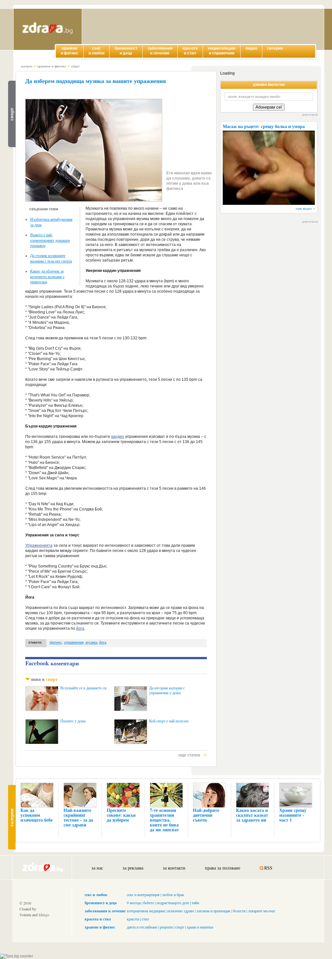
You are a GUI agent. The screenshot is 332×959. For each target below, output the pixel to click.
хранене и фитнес (51, 66)
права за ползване (222, 867)
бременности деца (125, 50)
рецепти (166, 927)
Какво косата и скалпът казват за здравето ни (252, 815)
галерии (275, 48)
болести (239, 910)
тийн (195, 902)
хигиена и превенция (213, 910)
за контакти (174, 867)
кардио (117, 436)
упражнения (74, 642)
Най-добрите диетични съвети (206, 815)
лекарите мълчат (261, 910)
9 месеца (134, 902)
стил (145, 918)
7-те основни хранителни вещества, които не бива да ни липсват (164, 820)
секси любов (96, 50)
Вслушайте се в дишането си (83, 687)
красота (133, 918)
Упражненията (39, 545)
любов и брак (173, 894)
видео (251, 48)
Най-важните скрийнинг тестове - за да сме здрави (78, 817)
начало (26, 66)
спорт (75, 66)
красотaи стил (190, 50)
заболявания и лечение (105, 911)
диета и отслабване (142, 927)
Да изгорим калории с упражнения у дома (167, 690)
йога (80, 628)
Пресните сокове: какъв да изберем (121, 815)
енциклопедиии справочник (221, 50)
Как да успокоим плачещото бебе (36, 815)
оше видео (304, 208)
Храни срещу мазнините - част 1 (292, 815)
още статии (189, 755)
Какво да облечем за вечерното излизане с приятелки (47, 276)
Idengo (44, 914)
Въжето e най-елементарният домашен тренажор (50, 240)
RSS (268, 867)
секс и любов (96, 894)
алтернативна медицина (146, 910)
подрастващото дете (173, 902)
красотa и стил (98, 919)
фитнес (56, 642)
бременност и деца (101, 903)
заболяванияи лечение (160, 50)
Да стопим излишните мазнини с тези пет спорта (51, 258)
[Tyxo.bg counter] (16, 956)
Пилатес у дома (73, 721)
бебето (148, 902)
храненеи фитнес (69, 50)
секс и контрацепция (143, 894)
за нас (97, 867)
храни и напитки (200, 927)
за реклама (133, 867)
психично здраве (180, 910)
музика (91, 642)
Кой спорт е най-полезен (168, 721)
